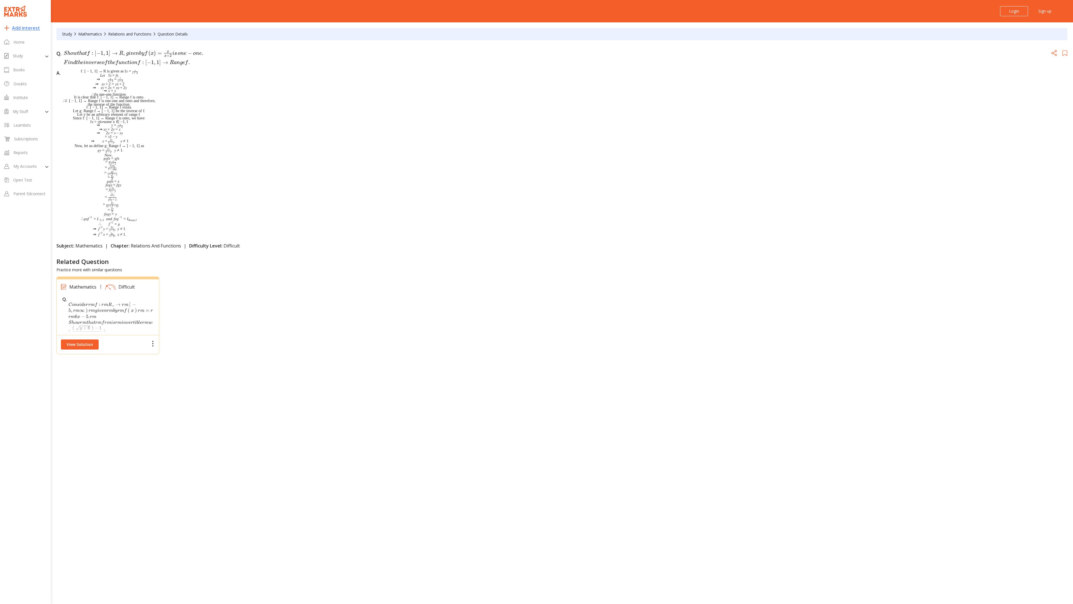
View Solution (80, 344)
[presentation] (134, 58)
